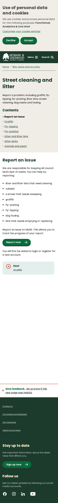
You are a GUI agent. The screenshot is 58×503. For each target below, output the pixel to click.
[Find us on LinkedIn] (24, 495)
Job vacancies (9, 422)
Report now (13, 242)
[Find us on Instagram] (15, 495)
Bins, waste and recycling (26, 66)
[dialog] (29, 25)
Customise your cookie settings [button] (21, 31)
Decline (10, 40)
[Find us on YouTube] (33, 495)
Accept (28, 40)
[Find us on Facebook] (5, 495)
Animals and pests (15, 146)
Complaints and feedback (14, 414)
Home (5, 66)
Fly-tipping (11, 126)
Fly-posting (11, 131)
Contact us (7, 406)
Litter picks (11, 141)
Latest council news (11, 430)
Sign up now (13, 464)
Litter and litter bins (16, 136)
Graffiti (8, 121)
